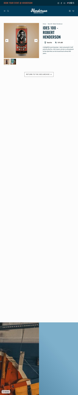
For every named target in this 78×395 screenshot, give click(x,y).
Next (35, 40)
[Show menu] (4, 10)
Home (44, 24)
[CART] (73, 10)
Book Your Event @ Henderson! (18, 2)
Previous (6, 40)
